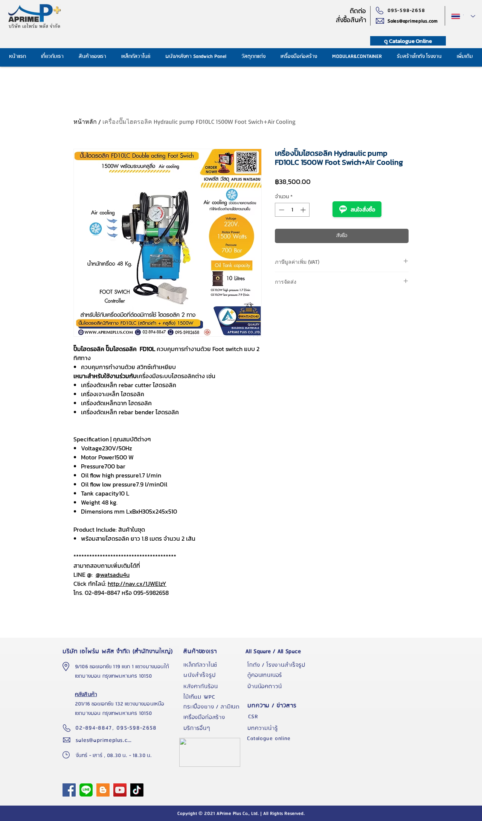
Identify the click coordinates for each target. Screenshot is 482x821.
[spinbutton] (292, 209)
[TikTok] (136, 790)
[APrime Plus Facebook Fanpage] (69, 790)
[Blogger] (103, 790)
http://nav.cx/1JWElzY (137, 583)
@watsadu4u (113, 574)
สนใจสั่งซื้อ (363, 209)
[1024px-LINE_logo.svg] (86, 790)
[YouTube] (120, 790)
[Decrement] (280, 209)
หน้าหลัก (85, 121)
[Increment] (303, 209)
